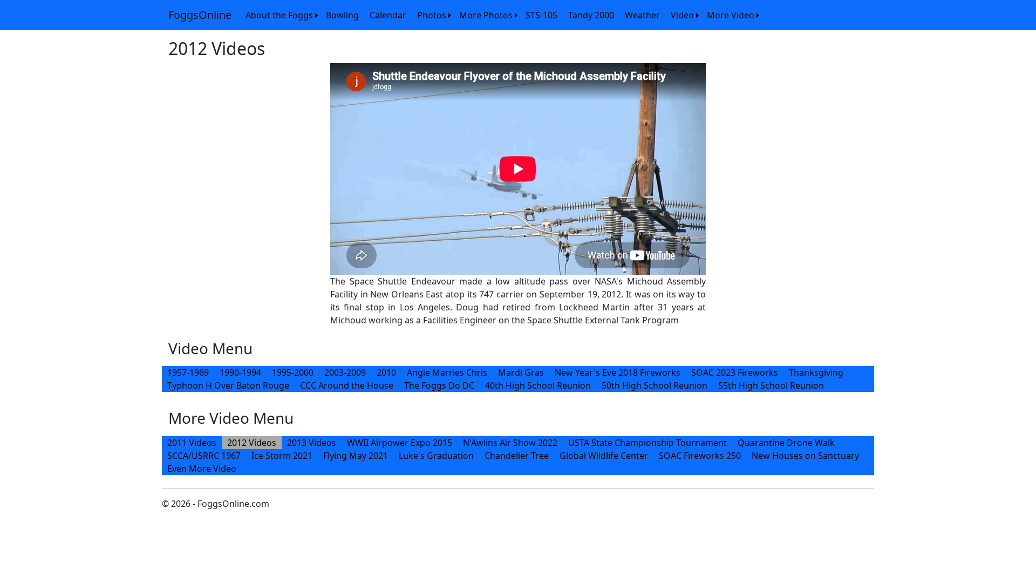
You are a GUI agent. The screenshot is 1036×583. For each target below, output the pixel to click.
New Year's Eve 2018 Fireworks (617, 372)
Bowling (342, 15)
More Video (730, 15)
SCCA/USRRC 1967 (204, 456)
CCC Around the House (346, 385)
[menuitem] (280, 15)
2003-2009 (345, 372)
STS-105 (541, 15)
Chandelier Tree (517, 456)
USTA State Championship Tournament (647, 443)
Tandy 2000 (591, 15)
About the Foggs (279, 15)
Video (682, 15)
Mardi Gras (521, 372)
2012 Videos (251, 443)
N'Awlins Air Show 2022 (510, 443)
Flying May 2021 (355, 456)
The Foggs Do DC (439, 385)
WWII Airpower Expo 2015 (399, 443)
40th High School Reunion (538, 385)
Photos (431, 15)
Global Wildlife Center (604, 456)
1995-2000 (292, 372)
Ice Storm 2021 (281, 456)
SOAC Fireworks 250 (700, 456)
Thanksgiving (816, 372)
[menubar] (501, 15)
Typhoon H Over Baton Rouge (228, 385)
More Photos (486, 15)
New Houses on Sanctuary (805, 456)
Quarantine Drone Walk (786, 443)
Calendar (388, 15)
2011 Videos (191, 443)
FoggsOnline (199, 15)
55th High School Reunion (771, 385)
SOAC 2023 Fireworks (734, 372)
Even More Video (201, 468)
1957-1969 (188, 372)
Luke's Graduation (436, 456)
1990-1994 (240, 372)
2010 (386, 372)
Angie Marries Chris (447, 372)
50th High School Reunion (654, 385)
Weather (642, 15)
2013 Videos (311, 443)
